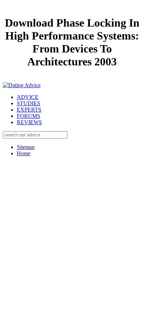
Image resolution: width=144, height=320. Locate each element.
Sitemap (26, 147)
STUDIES (28, 103)
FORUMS (28, 116)
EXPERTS (29, 110)
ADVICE (27, 97)
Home (23, 153)
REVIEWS (29, 122)
